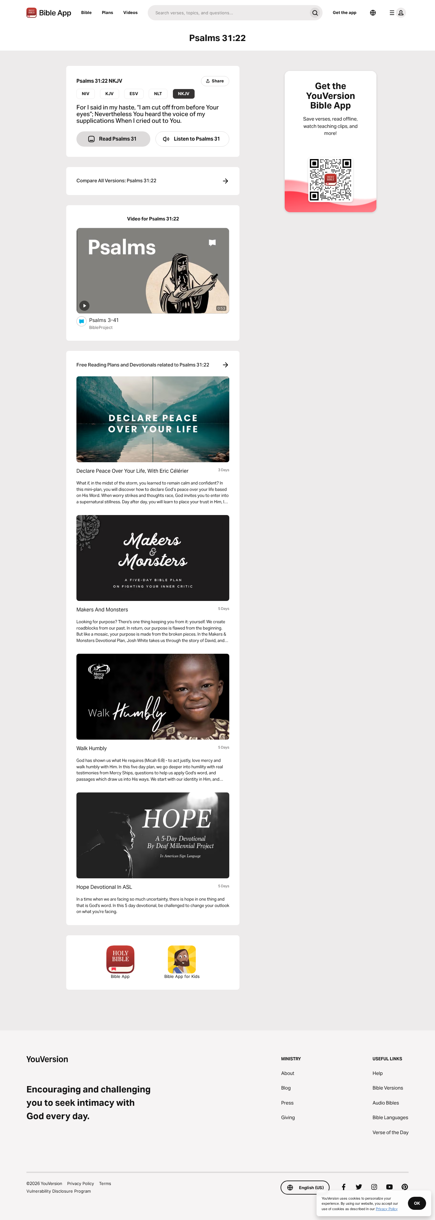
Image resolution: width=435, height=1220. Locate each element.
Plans (107, 12)
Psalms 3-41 (110, 320)
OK (417, 1203)
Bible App (120, 976)
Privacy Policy (80, 1183)
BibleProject (101, 327)
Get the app (344, 12)
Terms (105, 1183)
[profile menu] (396, 12)
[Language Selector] (373, 12)
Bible (86, 12)
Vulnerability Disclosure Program (58, 1191)
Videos (130, 12)
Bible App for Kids (182, 976)
